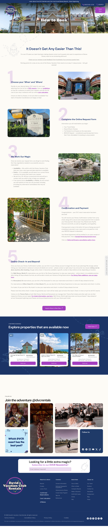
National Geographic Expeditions (61, 486)
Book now (23, 363)
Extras (73, 496)
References (59, 498)
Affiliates (43, 502)
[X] (97, 449)
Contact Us (90, 489)
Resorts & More (45, 480)
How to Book (74, 483)
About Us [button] (88, 9)
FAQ (72, 499)
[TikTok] (100, 449)
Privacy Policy (48, 518)
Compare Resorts (76, 489)
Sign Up (58, 495)
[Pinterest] (86, 449)
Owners (58, 480)
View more (91, 326)
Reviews (89, 486)
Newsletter (90, 491)
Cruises (42, 486)
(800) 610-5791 (89, 5)
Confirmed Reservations (39, 10)
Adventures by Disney (62, 490)
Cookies (66, 518)
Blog (88, 496)
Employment (90, 494)
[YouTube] (93, 449)
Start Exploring (74, 1)
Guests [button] (68, 9)
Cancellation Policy (29, 518)
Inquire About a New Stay (53, 308)
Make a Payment (75, 491)
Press (88, 499)
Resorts (42, 483)
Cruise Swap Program (61, 493)
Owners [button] (78, 9)
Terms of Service (9, 518)
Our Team (90, 483)
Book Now (100, 10)
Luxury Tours (43, 489)
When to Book (75, 486)
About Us (90, 480)
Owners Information (61, 483)
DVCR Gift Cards (76, 494)
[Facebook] (83, 449)
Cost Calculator (56, 10)
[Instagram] (90, 449)
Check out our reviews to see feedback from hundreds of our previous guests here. (54, 60)
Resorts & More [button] (25, 9)
